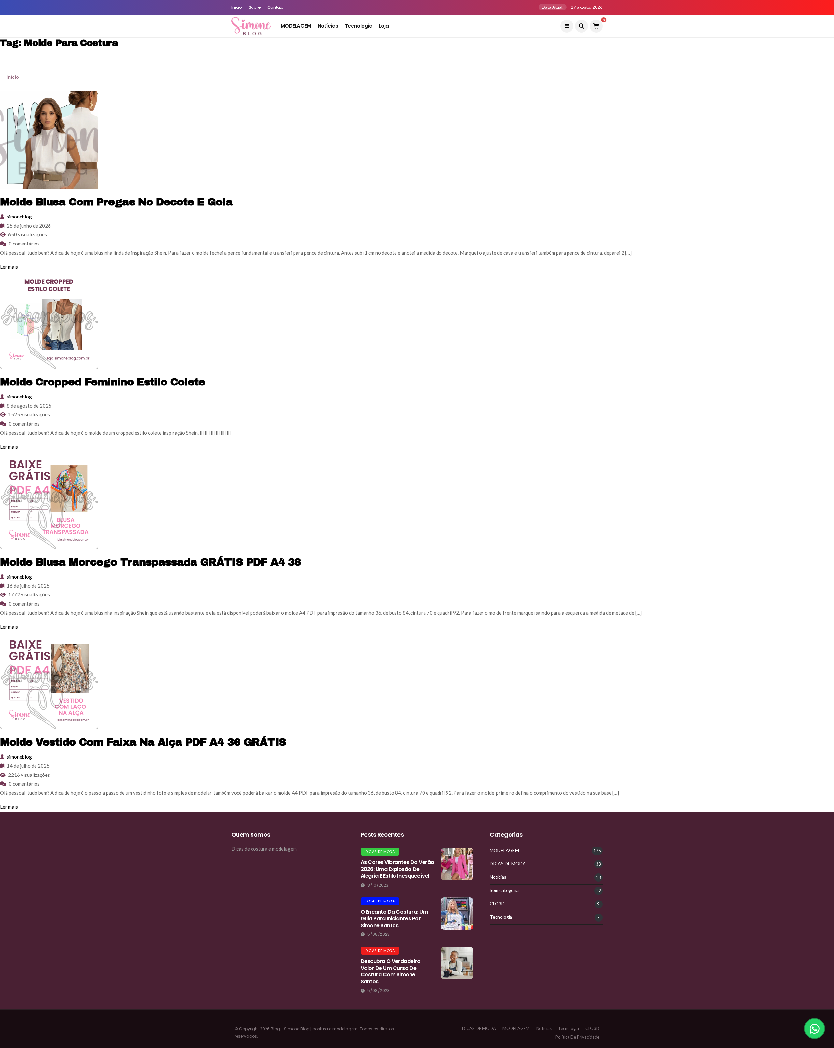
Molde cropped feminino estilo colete (102, 382)
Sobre (255, 7)
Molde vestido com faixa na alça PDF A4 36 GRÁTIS (143, 742)
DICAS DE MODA (380, 851)
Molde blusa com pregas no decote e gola (116, 202)
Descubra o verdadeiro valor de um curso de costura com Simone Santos (391, 971)
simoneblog (19, 216)
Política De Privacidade (577, 1037)
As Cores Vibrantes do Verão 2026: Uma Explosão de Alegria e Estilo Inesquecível (397, 869)
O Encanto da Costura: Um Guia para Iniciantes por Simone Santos (394, 918)
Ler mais (9, 267)
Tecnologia (359, 25)
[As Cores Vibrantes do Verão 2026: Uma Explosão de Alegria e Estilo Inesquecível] (457, 864)
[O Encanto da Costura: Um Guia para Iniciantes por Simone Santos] (457, 913)
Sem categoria (504, 890)
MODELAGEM (296, 25)
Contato (275, 7)
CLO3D (497, 903)
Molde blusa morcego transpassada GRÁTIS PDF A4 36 (150, 562)
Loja (384, 25)
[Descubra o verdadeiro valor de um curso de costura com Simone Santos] (457, 963)
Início (236, 7)
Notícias (328, 25)
